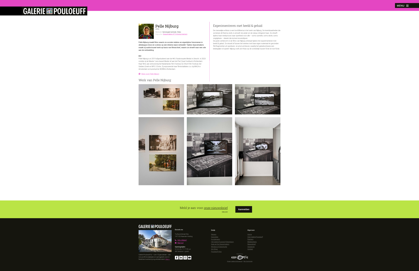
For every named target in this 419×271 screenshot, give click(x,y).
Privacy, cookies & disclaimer (234, 261)
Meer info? (225, 212)
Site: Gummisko (248, 261)
